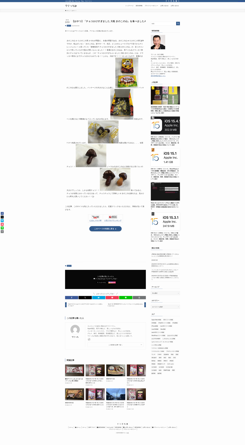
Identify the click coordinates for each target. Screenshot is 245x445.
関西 (173, 370)
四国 (177, 354)
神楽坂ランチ (161, 364)
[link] (89, 339)
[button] (71, 297)
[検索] (178, 1)
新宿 (160, 357)
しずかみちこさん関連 (169, 338)
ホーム (71, 427)
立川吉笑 (154, 367)
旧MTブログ (91, 427)
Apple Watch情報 (156, 320)
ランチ (153, 354)
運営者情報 (101, 427)
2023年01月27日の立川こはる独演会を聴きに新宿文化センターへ (165, 265)
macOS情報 (155, 329)
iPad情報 (175, 323)
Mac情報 (163, 329)
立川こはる (170, 364)
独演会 (153, 361)
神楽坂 (171, 361)
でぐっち (75, 337)
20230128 (154, 260)
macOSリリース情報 (166, 326)
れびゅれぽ (110, 427)
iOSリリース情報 (168, 320)
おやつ (68, 25)
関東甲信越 (167, 370)
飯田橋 (153, 373)
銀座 (160, 370)
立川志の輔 (169, 367)
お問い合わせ (129, 427)
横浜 (169, 357)
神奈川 (165, 361)
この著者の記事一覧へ (115, 345)
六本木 (159, 354)
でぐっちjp (71, 5)
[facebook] (166, 1)
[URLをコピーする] (139, 297)
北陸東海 (166, 354)
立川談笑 (154, 370)
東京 (165, 357)
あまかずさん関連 (172, 335)
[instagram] (171, 1)
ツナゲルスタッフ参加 (158, 351)
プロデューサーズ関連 (172, 351)
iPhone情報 (155, 326)
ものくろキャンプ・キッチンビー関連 (162, 342)
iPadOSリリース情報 (164, 323)
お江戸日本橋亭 (156, 338)
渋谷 (174, 357)
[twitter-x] (168, 1)
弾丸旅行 (154, 357)
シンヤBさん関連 (156, 345)
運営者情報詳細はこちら (158, 76)
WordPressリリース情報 (158, 335)
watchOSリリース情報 (158, 332)
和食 (172, 354)
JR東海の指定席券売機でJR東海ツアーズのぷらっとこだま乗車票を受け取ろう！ (165, 255)
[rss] (173, 1)
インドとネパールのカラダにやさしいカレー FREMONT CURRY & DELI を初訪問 (164, 271)
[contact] (176, 1)
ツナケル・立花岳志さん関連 (160, 348)
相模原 (159, 361)
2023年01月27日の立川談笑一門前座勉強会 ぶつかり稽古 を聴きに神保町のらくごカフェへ (165, 277)
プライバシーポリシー (159, 427)
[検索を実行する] (178, 23)
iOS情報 (154, 323)
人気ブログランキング (112, 220)
